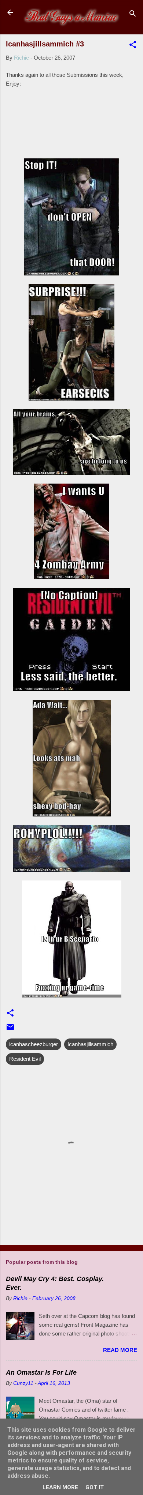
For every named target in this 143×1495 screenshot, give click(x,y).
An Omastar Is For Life (41, 1372)
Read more (120, 1350)
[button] (132, 46)
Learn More (60, 1487)
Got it (94, 1487)
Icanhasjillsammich (90, 1044)
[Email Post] (10, 1029)
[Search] (132, 15)
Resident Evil (25, 1059)
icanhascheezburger (33, 1044)
